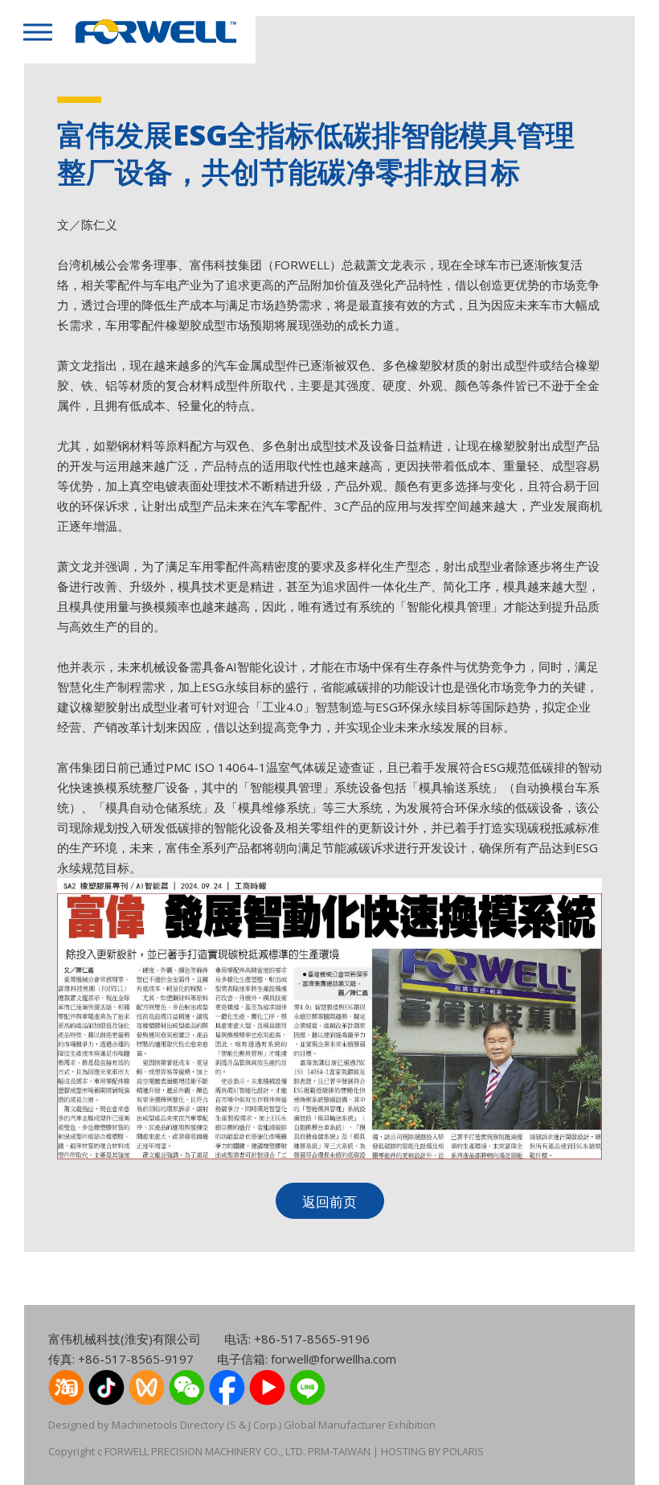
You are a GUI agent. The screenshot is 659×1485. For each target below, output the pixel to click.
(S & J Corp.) (252, 1424)
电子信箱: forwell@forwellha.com (306, 1359)
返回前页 (329, 1201)
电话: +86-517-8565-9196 (297, 1339)
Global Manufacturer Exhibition (360, 1424)
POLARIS (463, 1451)
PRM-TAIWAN (337, 1451)
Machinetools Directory (168, 1424)
